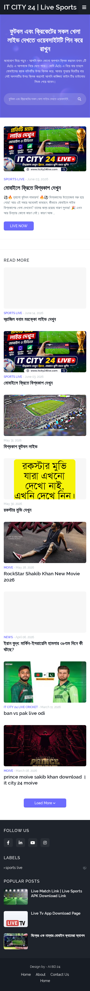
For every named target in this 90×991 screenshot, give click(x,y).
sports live (46, 868)
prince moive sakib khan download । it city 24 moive (45, 780)
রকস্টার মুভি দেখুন (17, 510)
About (41, 975)
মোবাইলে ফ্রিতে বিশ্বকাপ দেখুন (32, 187)
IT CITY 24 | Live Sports (40, 7)
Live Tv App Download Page (55, 913)
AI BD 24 (54, 967)
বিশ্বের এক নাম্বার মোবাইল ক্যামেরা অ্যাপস (58, 935)
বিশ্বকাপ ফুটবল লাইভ (21, 446)
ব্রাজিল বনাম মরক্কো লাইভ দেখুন (30, 319)
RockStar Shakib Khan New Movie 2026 (42, 577)
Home (26, 975)
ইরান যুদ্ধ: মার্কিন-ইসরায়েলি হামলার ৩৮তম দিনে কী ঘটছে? (43, 646)
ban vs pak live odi (24, 713)
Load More (43, 803)
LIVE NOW (19, 226)
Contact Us (59, 975)
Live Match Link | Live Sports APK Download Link (56, 893)
